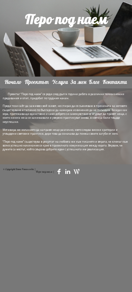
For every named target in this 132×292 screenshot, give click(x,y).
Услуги (60, 82)
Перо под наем (66, 20)
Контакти (115, 82)
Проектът (37, 82)
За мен (78, 82)
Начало (13, 82)
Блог (94, 82)
